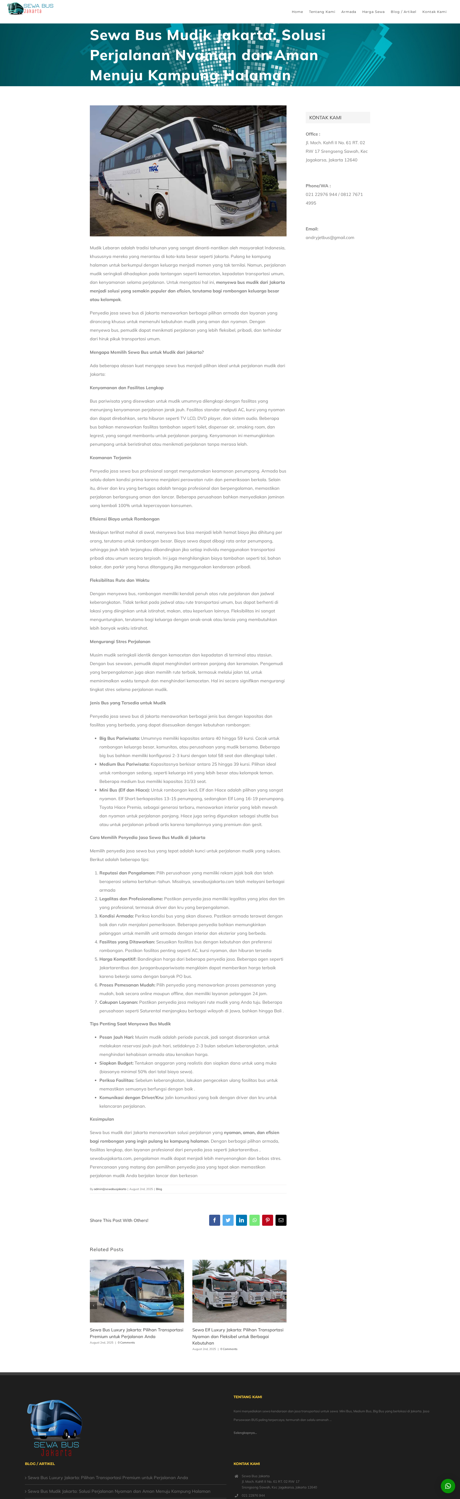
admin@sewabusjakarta (110, 1189)
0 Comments (126, 1342)
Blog (159, 1189)
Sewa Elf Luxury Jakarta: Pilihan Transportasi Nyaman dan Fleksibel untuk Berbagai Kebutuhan (237, 1336)
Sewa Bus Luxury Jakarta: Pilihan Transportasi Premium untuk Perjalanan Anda (108, 1477)
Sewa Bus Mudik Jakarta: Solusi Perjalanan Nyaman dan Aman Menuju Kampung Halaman (119, 1491)
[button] (93, 1305)
